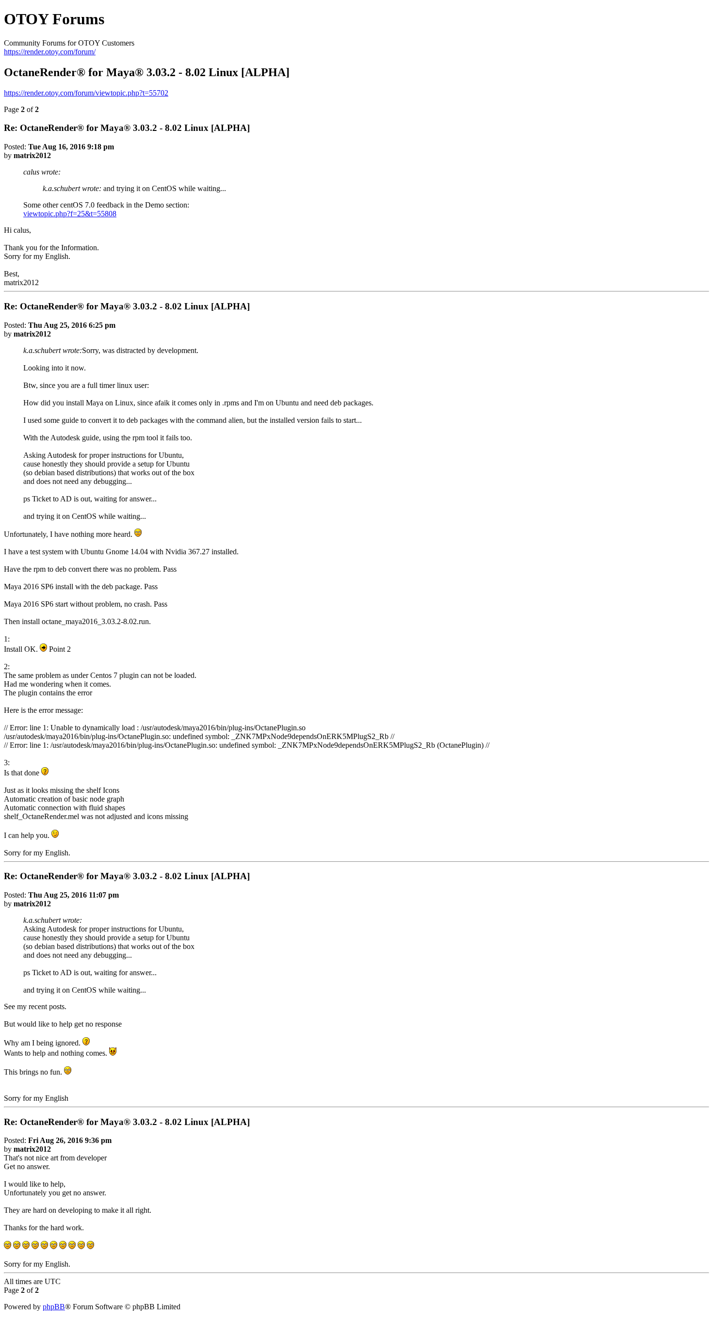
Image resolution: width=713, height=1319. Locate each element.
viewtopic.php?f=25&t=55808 (69, 213)
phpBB (54, 1307)
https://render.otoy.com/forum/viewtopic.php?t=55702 (86, 93)
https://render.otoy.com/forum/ (50, 52)
